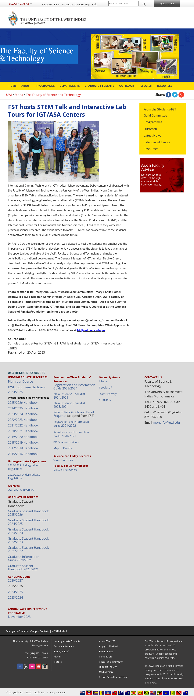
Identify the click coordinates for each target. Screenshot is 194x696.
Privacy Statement (56, 692)
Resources (164, 85)
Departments (70, 85)
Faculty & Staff (61, 651)
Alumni (57, 656)
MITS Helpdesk (59, 631)
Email (57, 4)
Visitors (58, 661)
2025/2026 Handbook (23, 402)
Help (94, 4)
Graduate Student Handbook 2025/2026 (28, 513)
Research (145, 85)
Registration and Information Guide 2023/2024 (74, 386)
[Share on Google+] (181, 94)
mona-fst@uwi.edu (166, 422)
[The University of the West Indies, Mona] (57, 17)
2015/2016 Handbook (23, 454)
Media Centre (106, 672)
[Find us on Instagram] (45, 668)
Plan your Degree (20, 381)
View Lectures (63, 460)
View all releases (65, 470)
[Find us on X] (26, 668)
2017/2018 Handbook (23, 448)
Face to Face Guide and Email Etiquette (73, 414)
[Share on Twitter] (175, 94)
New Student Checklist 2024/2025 (69, 396)
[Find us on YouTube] (38, 668)
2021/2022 (71, 424)
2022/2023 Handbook (23, 420)
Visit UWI (47, 4)
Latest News (152, 135)
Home (12, 85)
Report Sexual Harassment (113, 677)
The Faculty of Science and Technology (53, 95)
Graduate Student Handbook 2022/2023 (28, 540)
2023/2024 (15, 597)
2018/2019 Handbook (23, 442)
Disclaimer (39, 692)
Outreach (126, 85)
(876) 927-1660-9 (39, 653)
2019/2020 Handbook (23, 437)
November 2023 (19, 617)
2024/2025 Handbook (23, 408)
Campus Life (105, 656)
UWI (9, 95)
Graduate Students (99, 85)
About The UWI (107, 641)
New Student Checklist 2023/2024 (69, 405)
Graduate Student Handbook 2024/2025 (28, 522)
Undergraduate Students (67, 641)
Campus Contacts (39, 631)
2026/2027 (15, 580)
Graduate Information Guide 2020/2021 (23, 558)
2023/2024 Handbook (23, 414)
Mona (19, 95)
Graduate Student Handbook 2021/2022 (28, 549)
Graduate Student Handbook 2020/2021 (23, 567)
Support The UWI (108, 666)
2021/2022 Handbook (23, 425)
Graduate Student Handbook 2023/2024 (28, 531)
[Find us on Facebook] (20, 668)
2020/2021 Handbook (23, 431)
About (26, 85)
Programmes (45, 85)
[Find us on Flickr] (32, 668)
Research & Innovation (111, 661)
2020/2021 (71, 434)
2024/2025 (15, 592)
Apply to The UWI (108, 646)
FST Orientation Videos (66, 442)
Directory (67, 4)
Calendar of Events (157, 142)
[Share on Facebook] (168, 94)
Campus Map (82, 4)
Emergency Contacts (17, 631)
